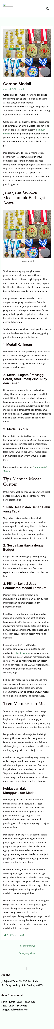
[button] (41, 8)
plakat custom (22, 652)
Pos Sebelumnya (27, 945)
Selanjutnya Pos (27, 953)
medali (8, 89)
